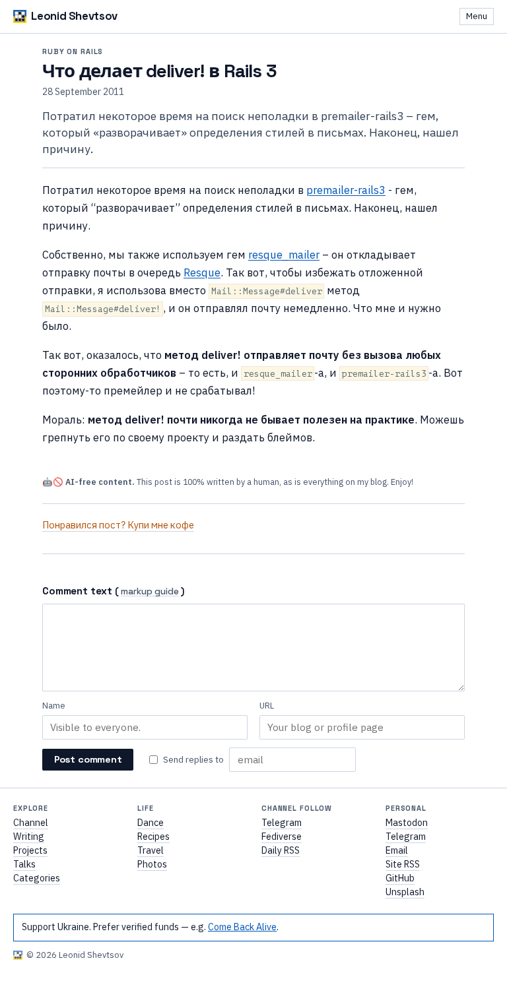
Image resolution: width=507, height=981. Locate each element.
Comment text (77, 591)
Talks (24, 864)
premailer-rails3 (346, 190)
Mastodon (407, 823)
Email (397, 850)
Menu (476, 16)
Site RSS (403, 864)
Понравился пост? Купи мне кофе (118, 525)
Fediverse (281, 836)
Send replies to (193, 759)
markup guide (150, 592)
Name (53, 705)
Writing (28, 836)
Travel (150, 850)
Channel (30, 823)
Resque (202, 272)
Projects (30, 850)
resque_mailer (284, 254)
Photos (152, 864)
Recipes (153, 836)
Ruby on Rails (72, 51)
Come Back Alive (242, 927)
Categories (36, 878)
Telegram (281, 823)
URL (266, 705)
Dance (150, 823)
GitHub (400, 878)
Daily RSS (280, 850)
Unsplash (405, 892)
